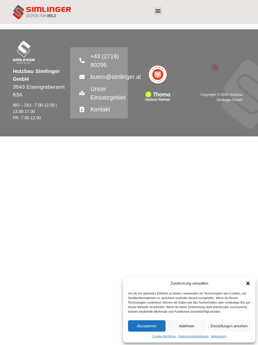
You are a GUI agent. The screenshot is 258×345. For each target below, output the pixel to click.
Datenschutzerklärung (193, 336)
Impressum (218, 336)
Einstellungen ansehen (229, 326)
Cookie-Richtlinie (164, 336)
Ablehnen (186, 326)
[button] (247, 283)
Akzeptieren (146, 326)
